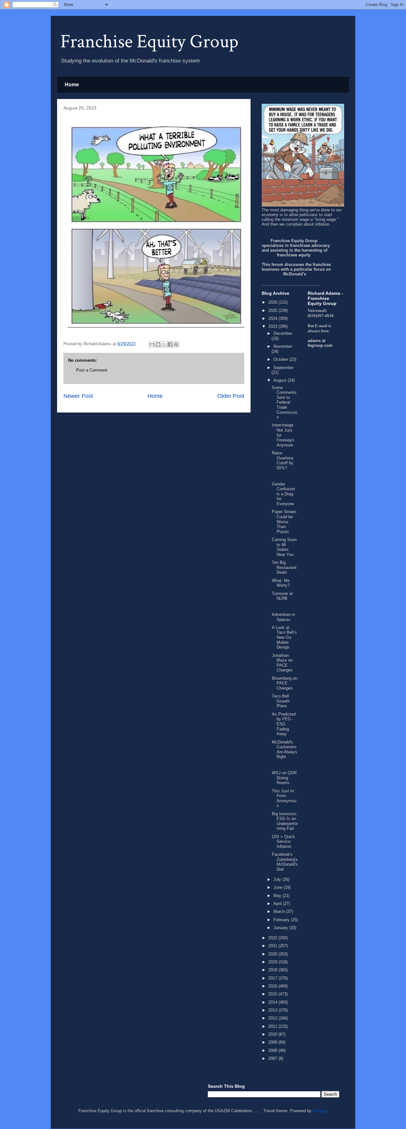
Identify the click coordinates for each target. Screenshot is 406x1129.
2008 (273, 1050)
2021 (273, 945)
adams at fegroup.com (320, 343)
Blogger (319, 1110)
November (282, 346)
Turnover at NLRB (282, 596)
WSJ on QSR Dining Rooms (284, 777)
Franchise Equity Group (149, 41)
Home (72, 84)
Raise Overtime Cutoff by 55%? (282, 460)
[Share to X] (164, 344)
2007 (273, 1058)
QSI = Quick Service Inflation (283, 841)
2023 (273, 326)
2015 (273, 994)
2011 (273, 1026)
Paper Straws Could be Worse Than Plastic (284, 521)
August (280, 380)
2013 (273, 1010)
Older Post (230, 396)
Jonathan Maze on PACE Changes (282, 663)
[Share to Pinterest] (176, 344)
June (278, 887)
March (279, 911)
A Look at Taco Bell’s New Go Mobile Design (284, 637)
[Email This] (152, 344)
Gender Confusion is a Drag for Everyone (283, 494)
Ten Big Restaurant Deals (284, 567)
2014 (273, 1002)
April (278, 903)
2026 (273, 302)
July (277, 879)
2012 (273, 1018)
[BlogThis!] (158, 344)
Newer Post (78, 396)
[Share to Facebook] (170, 344)
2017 (273, 978)
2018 (273, 969)
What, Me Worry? (281, 583)
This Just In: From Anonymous (284, 798)
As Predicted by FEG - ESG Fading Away (284, 724)
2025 (273, 310)
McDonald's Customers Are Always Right (284, 749)
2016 (273, 986)
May (278, 895)
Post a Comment (91, 370)
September (283, 367)
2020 (273, 954)
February (282, 919)
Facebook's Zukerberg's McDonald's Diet (285, 862)
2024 (273, 318)
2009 (273, 1042)
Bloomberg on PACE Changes (284, 683)
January (281, 927)
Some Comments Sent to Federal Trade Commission (284, 402)
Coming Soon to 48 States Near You (284, 547)
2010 (273, 1034)
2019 (273, 962)
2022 (273, 937)
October (281, 359)
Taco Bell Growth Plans (281, 701)
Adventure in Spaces (283, 617)
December (282, 333)
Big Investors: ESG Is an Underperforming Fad (285, 821)
